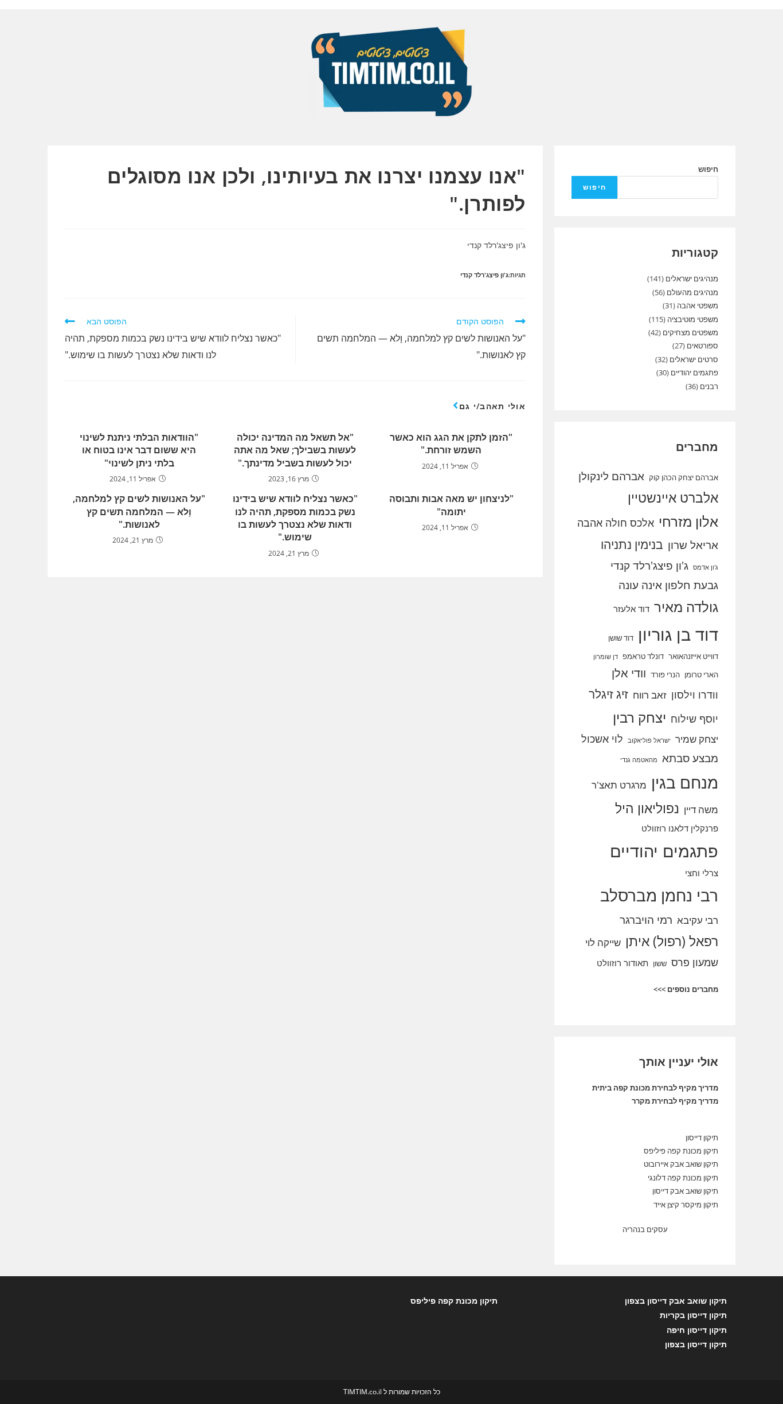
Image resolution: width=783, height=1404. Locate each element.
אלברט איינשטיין (673, 497)
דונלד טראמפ (643, 656)
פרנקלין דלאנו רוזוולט (679, 828)
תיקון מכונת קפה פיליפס (681, 1151)
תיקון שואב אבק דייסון (685, 1191)
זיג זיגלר (608, 694)
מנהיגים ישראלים (691, 278)
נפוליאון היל (647, 808)
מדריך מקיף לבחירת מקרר (675, 1101)
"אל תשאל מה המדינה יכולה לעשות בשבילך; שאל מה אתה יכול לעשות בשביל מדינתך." (295, 450)
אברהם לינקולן (611, 476)
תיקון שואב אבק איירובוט (681, 1164)
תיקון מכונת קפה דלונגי (683, 1177)
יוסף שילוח (694, 718)
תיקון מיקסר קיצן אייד (685, 1204)
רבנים (709, 386)
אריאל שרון (693, 545)
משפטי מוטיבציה (692, 319)
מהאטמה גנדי (638, 760)
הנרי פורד (665, 674)
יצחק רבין (639, 717)
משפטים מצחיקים (690, 332)
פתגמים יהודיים (694, 372)
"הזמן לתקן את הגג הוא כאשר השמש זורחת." (451, 443)
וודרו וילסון (694, 694)
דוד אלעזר (631, 608)
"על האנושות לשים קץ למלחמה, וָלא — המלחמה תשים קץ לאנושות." (139, 511)
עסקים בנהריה (645, 1229)
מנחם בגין (684, 782)
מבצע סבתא (690, 758)
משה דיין (701, 809)
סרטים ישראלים (694, 359)
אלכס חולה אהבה (615, 523)
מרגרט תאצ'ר (619, 784)
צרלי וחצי (701, 873)
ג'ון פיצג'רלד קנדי (484, 274)
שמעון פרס (694, 962)
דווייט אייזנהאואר (693, 656)
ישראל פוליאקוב (649, 740)
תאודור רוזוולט (622, 962)
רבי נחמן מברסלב (659, 895)
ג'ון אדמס (705, 567)
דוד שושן (620, 638)
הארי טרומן (701, 674)
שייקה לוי (603, 942)
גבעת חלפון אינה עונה (668, 585)
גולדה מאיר (686, 607)
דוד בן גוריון (678, 634)
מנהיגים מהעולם (692, 292)
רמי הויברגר (646, 919)
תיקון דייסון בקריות (693, 1314)
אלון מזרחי (688, 521)
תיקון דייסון (702, 1137)
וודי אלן (629, 673)
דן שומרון (605, 657)
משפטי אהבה (697, 305)
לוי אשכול (602, 739)
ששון (660, 963)
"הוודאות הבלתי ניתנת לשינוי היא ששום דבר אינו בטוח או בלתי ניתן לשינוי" (139, 450)
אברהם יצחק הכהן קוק (683, 477)
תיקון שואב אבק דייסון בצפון (676, 1300)
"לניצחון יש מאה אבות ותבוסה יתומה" (451, 504)
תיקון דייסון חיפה (697, 1329)
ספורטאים (702, 345)
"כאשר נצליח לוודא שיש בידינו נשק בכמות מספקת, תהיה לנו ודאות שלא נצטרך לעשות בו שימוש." (295, 517)
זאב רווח (650, 694)
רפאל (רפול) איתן (671, 941)
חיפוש (708, 169)
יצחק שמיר (696, 739)
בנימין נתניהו (632, 544)
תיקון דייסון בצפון (696, 1344)
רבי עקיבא (697, 920)
